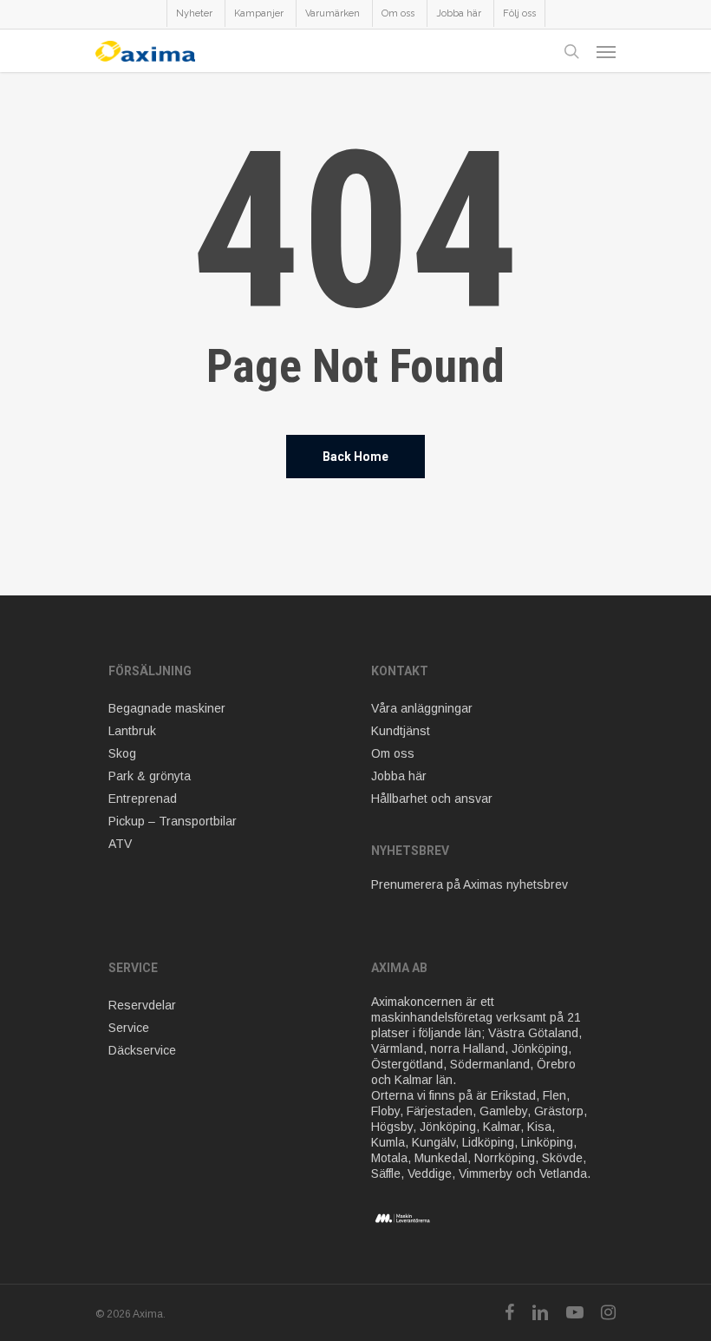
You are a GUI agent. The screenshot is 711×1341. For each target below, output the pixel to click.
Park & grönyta (149, 776)
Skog (122, 753)
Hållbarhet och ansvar (431, 798)
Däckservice (142, 1050)
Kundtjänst (400, 731)
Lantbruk (132, 731)
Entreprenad (142, 798)
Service (128, 1028)
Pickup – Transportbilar (172, 821)
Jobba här (399, 776)
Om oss (392, 753)
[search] (571, 51)
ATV (120, 844)
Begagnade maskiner (166, 708)
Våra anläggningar (422, 708)
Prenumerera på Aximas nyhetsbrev (469, 884)
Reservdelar (142, 1005)
